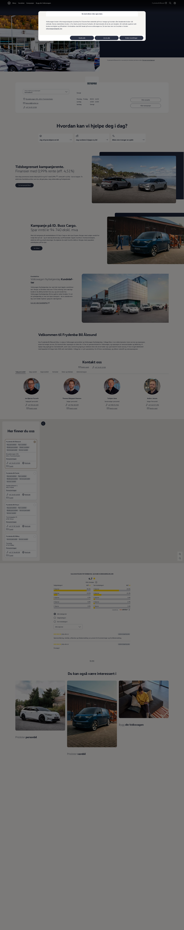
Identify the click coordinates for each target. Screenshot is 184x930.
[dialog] (92, 465)
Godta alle (82, 38)
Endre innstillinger (131, 38)
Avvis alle (107, 38)
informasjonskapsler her (54, 28)
